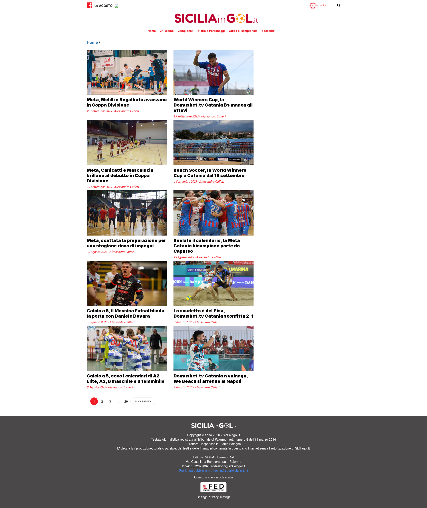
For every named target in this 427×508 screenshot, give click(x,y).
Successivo (143, 401)
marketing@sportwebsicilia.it (228, 470)
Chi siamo (167, 30)
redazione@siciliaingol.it (228, 466)
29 (126, 401)
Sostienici (268, 30)
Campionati (185, 30)
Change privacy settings (213, 497)
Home (152, 30)
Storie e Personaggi (211, 30)
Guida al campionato (243, 30)
